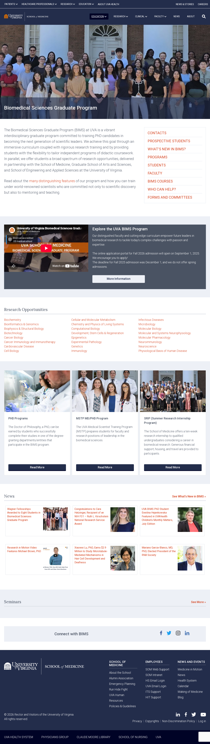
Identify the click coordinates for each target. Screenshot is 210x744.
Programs (157, 157)
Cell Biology (11, 351)
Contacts (157, 133)
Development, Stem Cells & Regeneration (97, 333)
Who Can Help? (162, 189)
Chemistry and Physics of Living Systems (97, 324)
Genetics (77, 346)
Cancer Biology (13, 337)
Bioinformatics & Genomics (21, 324)
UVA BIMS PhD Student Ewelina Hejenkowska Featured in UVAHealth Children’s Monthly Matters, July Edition (157, 516)
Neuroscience (147, 346)
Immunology (79, 351)
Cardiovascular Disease (19, 346)
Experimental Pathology (86, 342)
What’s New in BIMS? (167, 149)
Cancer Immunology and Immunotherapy (29, 342)
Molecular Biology (149, 328)
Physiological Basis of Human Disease (162, 351)
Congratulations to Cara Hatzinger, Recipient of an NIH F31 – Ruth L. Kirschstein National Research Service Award (91, 516)
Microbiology (146, 324)
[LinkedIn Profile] (178, 715)
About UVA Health (108, 4)
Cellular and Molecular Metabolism (93, 319)
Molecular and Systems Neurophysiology (164, 333)
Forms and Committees (170, 197)
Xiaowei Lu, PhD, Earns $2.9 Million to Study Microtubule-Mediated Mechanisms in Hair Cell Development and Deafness (91, 555)
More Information (118, 278)
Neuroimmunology (150, 342)
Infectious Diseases (151, 319)
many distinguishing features (52, 181)
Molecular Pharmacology (154, 337)
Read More (37, 467)
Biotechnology (13, 333)
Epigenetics (78, 337)
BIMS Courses (160, 181)
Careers (203, 4)
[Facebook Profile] (186, 715)
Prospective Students (169, 141)
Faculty (155, 173)
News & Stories (185, 4)
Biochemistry (12, 319)
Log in (202, 721)
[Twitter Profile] (193, 715)
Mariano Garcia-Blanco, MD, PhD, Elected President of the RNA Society (159, 551)
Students (157, 165)
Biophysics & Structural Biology (24, 328)
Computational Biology (85, 328)
